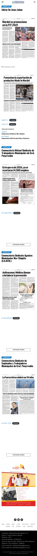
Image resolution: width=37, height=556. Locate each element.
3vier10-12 (5, 124)
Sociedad (8, 526)
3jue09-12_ (5, 120)
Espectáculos (25, 524)
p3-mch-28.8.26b (7, 318)
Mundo (8, 524)
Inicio (3, 524)
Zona (24, 526)
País (13, 526)
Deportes (33, 524)
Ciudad (18, 524)
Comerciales (30, 526)
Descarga (12, 120)
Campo (13, 524)
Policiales (18, 526)
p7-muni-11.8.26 (6, 423)
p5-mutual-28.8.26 (7, 213)
